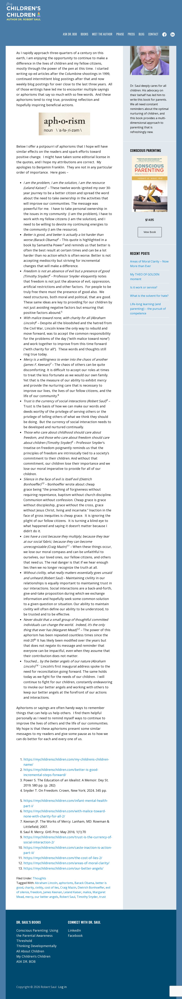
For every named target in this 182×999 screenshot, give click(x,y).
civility (39, 887)
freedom (36, 892)
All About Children (30, 951)
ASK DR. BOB (26, 961)
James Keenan (52, 892)
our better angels (46, 897)
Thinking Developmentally (36, 946)
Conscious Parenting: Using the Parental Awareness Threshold (37, 935)
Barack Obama (84, 883)
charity (29, 887)
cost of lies (52, 887)
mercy (29, 897)
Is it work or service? (143, 287)
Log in (62, 987)
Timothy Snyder (87, 897)
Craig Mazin (68, 887)
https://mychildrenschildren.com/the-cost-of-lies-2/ (62, 858)
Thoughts (39, 878)
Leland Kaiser (72, 892)
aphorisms (66, 883)
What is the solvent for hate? (149, 296)
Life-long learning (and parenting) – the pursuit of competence (148, 308)
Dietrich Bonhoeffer (91, 887)
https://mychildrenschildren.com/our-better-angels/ (63, 868)
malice (87, 892)
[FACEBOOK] (164, 34)
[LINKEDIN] (172, 34)
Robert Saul (67, 897)
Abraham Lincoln (46, 883)
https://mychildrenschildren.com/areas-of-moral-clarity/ (66, 863)
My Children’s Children (33, 956)
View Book (150, 232)
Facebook (75, 935)
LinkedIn (74, 930)
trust (102, 897)
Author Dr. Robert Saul (34, 11)
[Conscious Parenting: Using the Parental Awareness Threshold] (149, 184)
